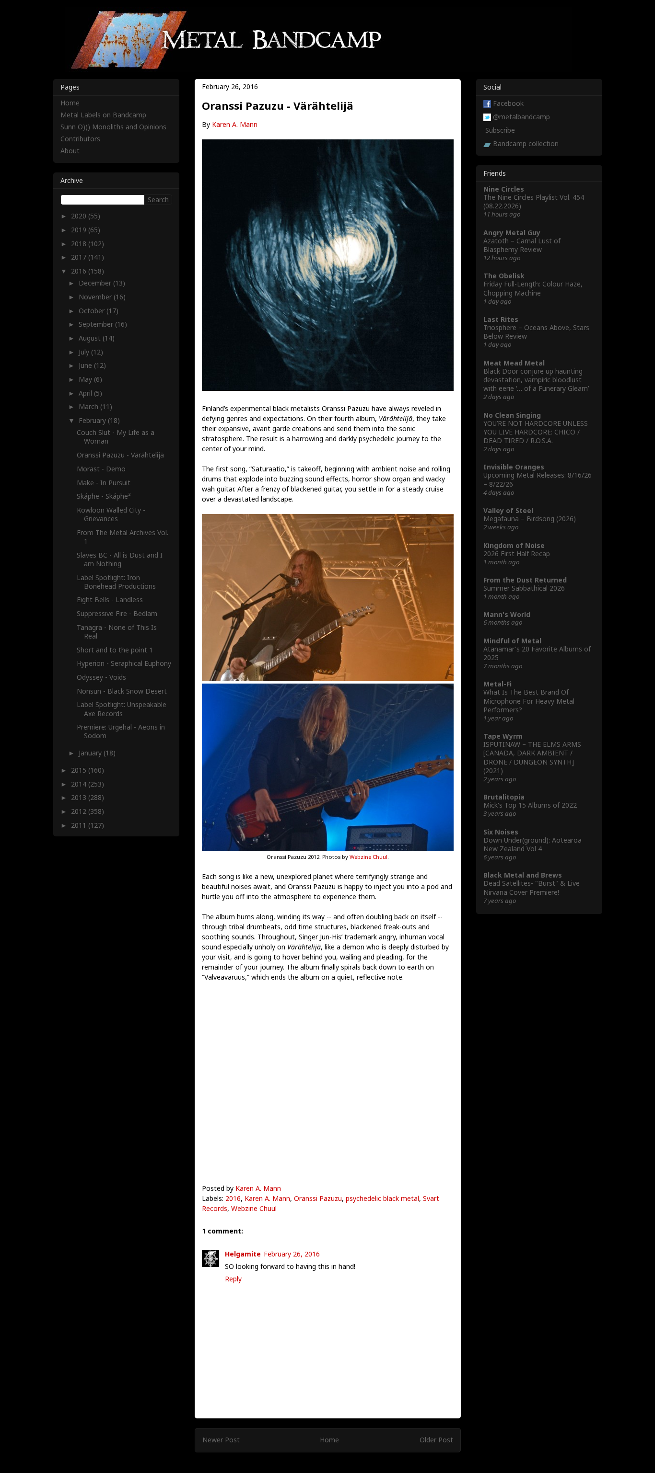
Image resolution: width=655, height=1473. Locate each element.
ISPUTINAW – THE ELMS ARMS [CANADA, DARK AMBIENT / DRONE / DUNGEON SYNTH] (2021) (532, 757)
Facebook (508, 103)
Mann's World (506, 614)
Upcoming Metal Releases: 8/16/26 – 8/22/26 (537, 479)
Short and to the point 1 (115, 649)
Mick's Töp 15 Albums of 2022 (530, 805)
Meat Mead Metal (514, 362)
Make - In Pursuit (103, 482)
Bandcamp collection (526, 143)
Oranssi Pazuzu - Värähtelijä (120, 454)
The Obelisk (504, 275)
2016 (233, 1198)
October (92, 310)
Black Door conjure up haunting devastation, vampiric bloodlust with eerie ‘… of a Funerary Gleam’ (536, 379)
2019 (79, 229)
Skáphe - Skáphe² (104, 496)
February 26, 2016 (292, 1253)
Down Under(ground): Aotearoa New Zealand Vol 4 (532, 844)
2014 (79, 783)
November (96, 296)
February (93, 420)
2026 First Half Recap (516, 553)
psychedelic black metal (382, 1198)
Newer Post (221, 1439)
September (97, 324)
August (91, 338)
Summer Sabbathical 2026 (524, 588)
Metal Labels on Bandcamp (103, 114)
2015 (79, 770)
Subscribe (500, 130)
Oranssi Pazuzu (318, 1198)
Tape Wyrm (503, 736)
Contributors (80, 138)
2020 (79, 215)
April (86, 393)
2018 (79, 243)
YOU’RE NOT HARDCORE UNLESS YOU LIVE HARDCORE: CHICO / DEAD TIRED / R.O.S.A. (535, 432)
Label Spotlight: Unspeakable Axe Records (121, 709)
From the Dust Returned (525, 579)
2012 (79, 811)
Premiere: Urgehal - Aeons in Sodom (121, 731)
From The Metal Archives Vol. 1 (122, 537)
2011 (79, 825)
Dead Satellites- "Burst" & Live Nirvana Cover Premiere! (531, 887)
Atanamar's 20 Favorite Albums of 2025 (537, 653)
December (96, 282)
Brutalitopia (504, 796)
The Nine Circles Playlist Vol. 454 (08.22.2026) (533, 201)
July (85, 351)
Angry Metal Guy (511, 232)
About (70, 150)
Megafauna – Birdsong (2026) (529, 518)
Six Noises (500, 831)
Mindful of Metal (512, 640)
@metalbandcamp (521, 116)
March (89, 406)
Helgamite (243, 1253)
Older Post (436, 1439)
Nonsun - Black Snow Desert (122, 691)
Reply (233, 1278)
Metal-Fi (497, 683)
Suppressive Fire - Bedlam (117, 613)
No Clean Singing (512, 415)
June (86, 365)
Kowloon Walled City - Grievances (111, 514)
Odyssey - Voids (101, 677)
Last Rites (500, 319)
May (86, 379)
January (91, 752)
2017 (79, 257)
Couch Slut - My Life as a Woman (115, 436)
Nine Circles (503, 189)
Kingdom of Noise (514, 545)
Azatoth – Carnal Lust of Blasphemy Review (522, 245)
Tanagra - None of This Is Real (117, 631)
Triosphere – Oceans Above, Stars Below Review (536, 332)
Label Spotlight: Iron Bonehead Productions (116, 582)
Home (329, 1439)
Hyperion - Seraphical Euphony (124, 663)
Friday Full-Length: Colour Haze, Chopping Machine (533, 288)
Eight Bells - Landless (110, 599)
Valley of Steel (508, 510)
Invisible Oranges (513, 466)
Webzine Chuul (368, 856)
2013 (79, 797)
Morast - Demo (101, 468)
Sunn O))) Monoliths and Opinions (113, 126)
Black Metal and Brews (522, 874)
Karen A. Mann (234, 124)
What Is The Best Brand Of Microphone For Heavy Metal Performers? (528, 700)
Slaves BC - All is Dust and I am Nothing (120, 559)
